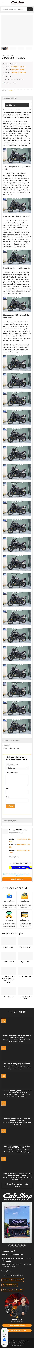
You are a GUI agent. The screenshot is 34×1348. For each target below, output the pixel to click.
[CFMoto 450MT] (8, 956)
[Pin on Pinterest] (21, 1245)
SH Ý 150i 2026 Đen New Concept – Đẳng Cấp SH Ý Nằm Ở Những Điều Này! (17, 1174)
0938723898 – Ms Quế (18, 67)
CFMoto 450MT (8, 962)
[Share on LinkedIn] (24, 1245)
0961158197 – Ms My (17, 69)
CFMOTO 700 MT (25, 947)
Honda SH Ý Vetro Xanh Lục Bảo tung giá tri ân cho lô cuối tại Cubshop (17, 1036)
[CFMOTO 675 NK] (25, 971)
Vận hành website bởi (17, 1343)
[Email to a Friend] (18, 1245)
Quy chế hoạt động (24, 1341)
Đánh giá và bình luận (11, 740)
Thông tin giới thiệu (10, 1341)
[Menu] (2, 2)
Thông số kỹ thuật (10, 821)
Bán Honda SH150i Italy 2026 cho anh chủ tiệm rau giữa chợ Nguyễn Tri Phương (17, 1091)
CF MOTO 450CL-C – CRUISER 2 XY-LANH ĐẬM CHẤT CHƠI (8, 979)
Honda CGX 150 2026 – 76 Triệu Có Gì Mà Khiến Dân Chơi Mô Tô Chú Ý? (17, 1146)
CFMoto (12, 55)
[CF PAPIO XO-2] (8, 991)
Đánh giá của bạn (12, 764)
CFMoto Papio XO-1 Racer (25, 998)
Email (8, 797)
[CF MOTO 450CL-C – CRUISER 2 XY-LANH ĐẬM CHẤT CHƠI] (8, 971)
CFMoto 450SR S (9, 947)
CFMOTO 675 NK (25, 976)
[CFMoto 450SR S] (8, 941)
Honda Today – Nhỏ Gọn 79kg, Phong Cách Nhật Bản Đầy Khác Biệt (17, 1119)
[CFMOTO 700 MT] (25, 941)
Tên (7, 788)
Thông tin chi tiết (10, 98)
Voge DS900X (25, 962)
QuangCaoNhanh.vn (17, 1345)
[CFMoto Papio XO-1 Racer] (25, 991)
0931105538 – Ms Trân (18, 72)
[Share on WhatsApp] (9, 1245)
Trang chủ (4, 55)
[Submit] (30, 9)
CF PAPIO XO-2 (9, 997)
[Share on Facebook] (12, 1245)
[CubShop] (17, 3)
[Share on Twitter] (15, 1245)
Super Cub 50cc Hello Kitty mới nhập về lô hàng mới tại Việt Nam (17, 1064)
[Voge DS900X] (25, 956)
